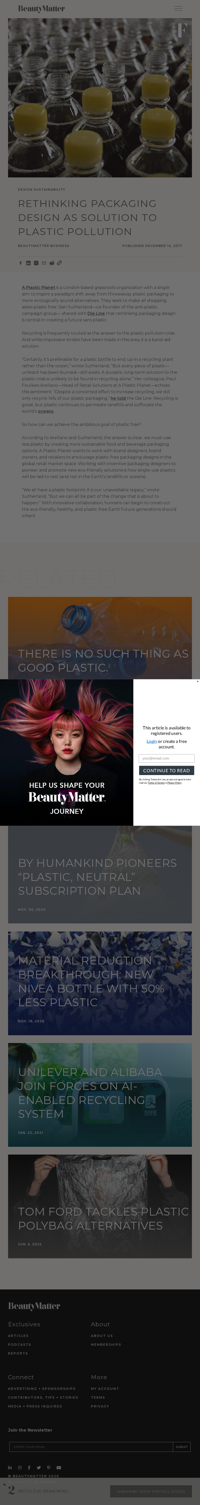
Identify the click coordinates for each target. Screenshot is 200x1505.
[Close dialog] (197, 681)
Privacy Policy (174, 783)
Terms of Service (156, 783)
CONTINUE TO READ (166, 770)
